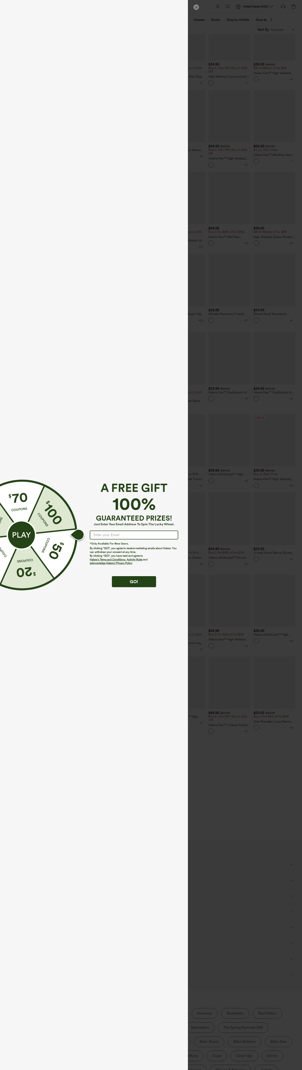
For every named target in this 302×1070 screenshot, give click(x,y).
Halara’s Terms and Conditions (107, 559)
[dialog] (151, 535)
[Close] (196, 7)
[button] (21, 535)
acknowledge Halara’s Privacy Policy (111, 563)
